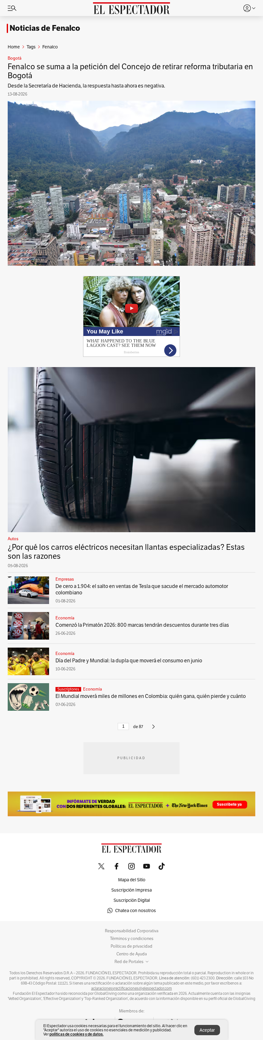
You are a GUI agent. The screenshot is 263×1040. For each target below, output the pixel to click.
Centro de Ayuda (131, 954)
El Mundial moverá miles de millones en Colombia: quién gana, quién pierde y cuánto (150, 696)
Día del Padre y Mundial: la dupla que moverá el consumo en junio (128, 660)
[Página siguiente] (153, 729)
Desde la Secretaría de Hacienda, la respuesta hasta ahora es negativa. (86, 85)
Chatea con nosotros (135, 910)
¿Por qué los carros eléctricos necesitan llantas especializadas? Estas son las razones (126, 551)
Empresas (64, 579)
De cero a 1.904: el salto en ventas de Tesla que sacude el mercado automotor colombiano (141, 589)
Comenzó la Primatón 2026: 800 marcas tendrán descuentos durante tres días (142, 625)
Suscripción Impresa (131, 890)
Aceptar (207, 1030)
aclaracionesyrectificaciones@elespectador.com (131, 988)
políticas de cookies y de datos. (76, 1034)
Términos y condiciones (131, 938)
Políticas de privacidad (131, 946)
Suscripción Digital (132, 900)
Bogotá (14, 58)
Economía (64, 618)
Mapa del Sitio (131, 880)
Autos (13, 538)
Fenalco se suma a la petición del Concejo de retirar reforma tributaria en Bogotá (130, 71)
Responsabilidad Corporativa (131, 931)
